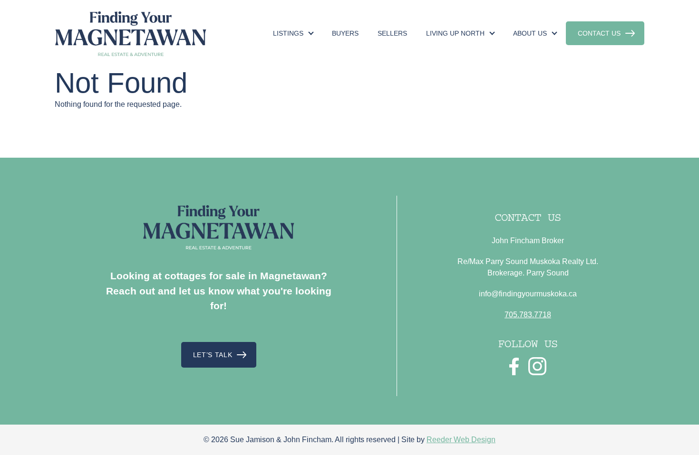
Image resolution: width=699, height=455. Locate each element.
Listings (288, 33)
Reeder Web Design (461, 440)
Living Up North (455, 33)
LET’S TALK (213, 355)
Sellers (392, 33)
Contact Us (599, 33)
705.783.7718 (528, 315)
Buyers (345, 33)
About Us (530, 33)
